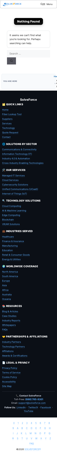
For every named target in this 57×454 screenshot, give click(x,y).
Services (7, 123)
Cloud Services (10, 180)
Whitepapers (9, 325)
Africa (5, 290)
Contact (6, 137)
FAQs (5, 329)
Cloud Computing (11, 206)
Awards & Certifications (14, 355)
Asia (4, 285)
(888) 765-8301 (34, 399)
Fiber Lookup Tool (12, 114)
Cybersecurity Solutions (15, 184)
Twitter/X (33, 407)
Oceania (6, 299)
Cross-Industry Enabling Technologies (22, 163)
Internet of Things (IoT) (14, 193)
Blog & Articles (10, 311)
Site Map (7, 386)
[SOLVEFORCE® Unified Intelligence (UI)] (12, 4)
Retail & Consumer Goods (16, 254)
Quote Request (10, 132)
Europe (6, 280)
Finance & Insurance (13, 241)
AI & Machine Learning (14, 210)
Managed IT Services (13, 175)
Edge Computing (11, 215)
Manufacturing (10, 245)
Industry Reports (11, 320)
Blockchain (8, 219)
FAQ (31, 443)
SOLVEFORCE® (32, 449)
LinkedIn (21, 407)
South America (10, 276)
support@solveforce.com (32, 402)
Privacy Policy (9, 368)
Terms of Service (11, 372)
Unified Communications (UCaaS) (20, 189)
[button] (42, 4)
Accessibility (9, 381)
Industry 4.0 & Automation (16, 158)
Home (5, 109)
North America (10, 271)
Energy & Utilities (11, 259)
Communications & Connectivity (19, 149)
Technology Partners (13, 346)
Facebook (45, 407)
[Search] (11, 61)
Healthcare (8, 236)
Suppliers (7, 118)
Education (7, 250)
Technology (8, 128)
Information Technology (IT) (17, 153)
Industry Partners (11, 341)
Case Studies (9, 315)
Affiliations (8, 351)
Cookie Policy (9, 377)
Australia (7, 294)
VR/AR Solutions (11, 224)
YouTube (28, 411)
